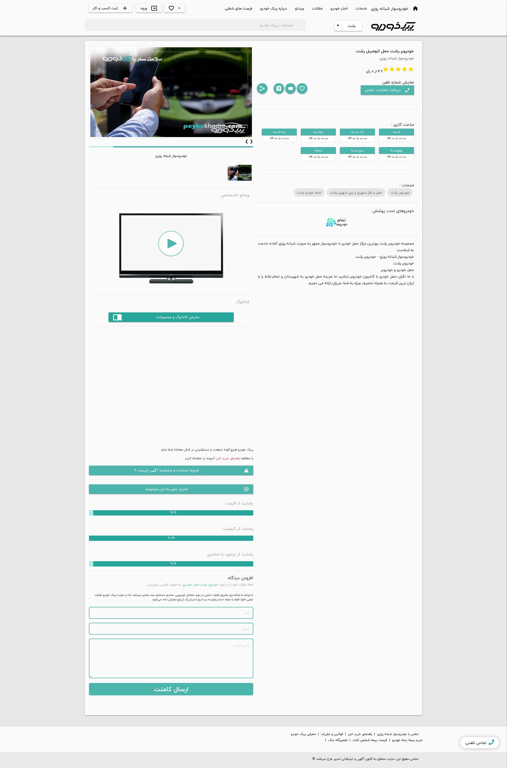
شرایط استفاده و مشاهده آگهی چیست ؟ (191, 470)
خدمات (361, 8)
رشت (351, 25)
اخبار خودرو (339, 8)
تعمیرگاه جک (338, 740)
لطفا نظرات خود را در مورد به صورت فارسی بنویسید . (199, 584)
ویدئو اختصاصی (235, 195)
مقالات (317, 8)
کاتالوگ (242, 302)
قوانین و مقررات (332, 734)
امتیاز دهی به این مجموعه (197, 489)
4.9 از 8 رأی (390, 71)
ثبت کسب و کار (110, 8)
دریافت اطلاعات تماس (387, 90)
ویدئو (299, 8)
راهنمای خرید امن (228, 458)
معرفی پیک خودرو (303, 734)
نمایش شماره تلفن (398, 82)
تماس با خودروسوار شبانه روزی (398, 734)
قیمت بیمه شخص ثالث (370, 740)
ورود (148, 8)
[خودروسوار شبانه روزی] (240, 173)
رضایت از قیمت (239, 503)
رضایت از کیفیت (238, 528)
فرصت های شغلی (238, 8)
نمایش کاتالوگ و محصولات (156, 317)
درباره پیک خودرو (273, 8)
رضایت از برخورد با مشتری (230, 554)
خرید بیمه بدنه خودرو (407, 740)
